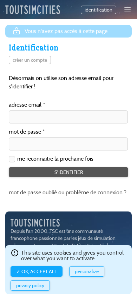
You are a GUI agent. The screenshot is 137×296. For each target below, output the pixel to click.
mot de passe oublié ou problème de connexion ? (67, 192)
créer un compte (30, 60)
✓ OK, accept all (36, 271)
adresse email (25, 105)
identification (98, 10)
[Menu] (127, 10)
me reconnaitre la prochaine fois (55, 159)
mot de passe (25, 132)
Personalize (87, 271)
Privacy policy (30, 285)
